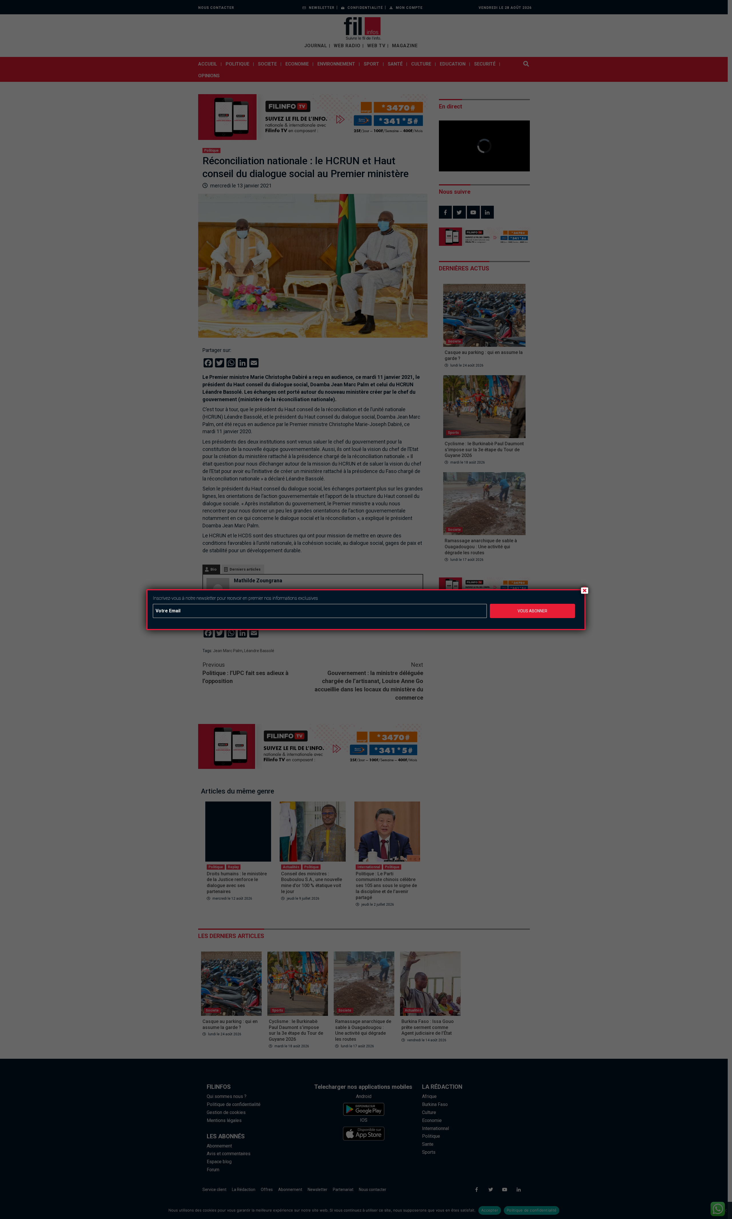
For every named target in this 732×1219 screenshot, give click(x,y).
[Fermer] (584, 590)
